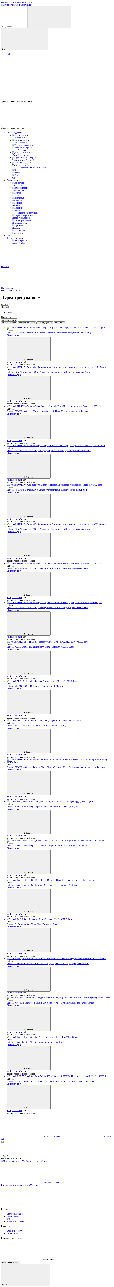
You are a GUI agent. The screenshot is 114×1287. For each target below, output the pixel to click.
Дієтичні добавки (15, 132)
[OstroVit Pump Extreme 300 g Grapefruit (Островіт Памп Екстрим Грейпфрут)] (60, 801)
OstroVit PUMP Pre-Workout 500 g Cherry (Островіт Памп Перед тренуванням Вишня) (47, 568)
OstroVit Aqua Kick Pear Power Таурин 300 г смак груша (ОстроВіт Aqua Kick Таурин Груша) (51, 1003)
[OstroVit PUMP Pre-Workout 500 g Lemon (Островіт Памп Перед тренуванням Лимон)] (60, 485)
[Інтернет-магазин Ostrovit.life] (15, 1153)
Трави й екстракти (15, 238)
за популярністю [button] (9, 323)
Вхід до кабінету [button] (14, 1231)
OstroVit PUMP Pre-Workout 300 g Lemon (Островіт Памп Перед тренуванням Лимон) (47, 411)
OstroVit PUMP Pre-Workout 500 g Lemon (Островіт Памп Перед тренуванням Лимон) (47, 490)
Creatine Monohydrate (28, 213)
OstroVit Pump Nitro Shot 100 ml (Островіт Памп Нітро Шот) (35, 1042)
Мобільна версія (51, 1182)
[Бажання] (57, 89)
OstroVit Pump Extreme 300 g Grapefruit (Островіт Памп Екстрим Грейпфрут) (43, 806)
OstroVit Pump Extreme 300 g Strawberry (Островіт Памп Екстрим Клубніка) (42, 885)
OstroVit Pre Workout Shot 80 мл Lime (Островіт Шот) (32, 924)
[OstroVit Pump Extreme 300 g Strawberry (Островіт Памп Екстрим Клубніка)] (60, 880)
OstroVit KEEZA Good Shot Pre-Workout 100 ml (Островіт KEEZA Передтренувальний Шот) (50, 1081)
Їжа (8, 235)
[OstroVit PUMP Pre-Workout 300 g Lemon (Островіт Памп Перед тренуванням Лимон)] (60, 406)
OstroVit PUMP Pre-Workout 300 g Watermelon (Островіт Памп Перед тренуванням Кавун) (49, 372)
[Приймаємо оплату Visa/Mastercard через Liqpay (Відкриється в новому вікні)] (25, 1161)
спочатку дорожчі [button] (45, 323)
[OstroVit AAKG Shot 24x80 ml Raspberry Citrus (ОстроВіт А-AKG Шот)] (60, 642)
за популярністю (9, 320)
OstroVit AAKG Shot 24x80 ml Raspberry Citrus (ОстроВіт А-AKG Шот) (40, 647)
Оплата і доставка (15, 1233)
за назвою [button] (59, 323)
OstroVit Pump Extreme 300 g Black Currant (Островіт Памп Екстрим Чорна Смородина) (48, 845)
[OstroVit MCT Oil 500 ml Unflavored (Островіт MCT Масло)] (60, 681)
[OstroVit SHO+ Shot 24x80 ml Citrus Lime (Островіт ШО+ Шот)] (60, 720)
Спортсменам (13, 180)
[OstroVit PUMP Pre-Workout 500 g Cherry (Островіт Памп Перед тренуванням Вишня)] (60, 563)
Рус (8, 54)
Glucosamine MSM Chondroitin (32, 168)
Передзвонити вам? (10, 1262)
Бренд (5, 307)
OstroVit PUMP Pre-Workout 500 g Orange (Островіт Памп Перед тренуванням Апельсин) (49, 450)
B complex (22, 150)
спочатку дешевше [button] (27, 323)
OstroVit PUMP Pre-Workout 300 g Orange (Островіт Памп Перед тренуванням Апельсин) (49, 333)
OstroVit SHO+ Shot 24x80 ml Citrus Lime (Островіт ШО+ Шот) (36, 725)
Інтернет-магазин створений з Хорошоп (20, 1185)
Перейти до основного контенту (16, 2)
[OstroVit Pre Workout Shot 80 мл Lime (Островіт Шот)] (60, 919)
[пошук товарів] (49, 17)
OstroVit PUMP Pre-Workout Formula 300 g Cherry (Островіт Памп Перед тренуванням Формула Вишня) (56, 767)
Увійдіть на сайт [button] (14, 362)
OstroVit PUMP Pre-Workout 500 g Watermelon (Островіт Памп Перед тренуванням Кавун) (49, 529)
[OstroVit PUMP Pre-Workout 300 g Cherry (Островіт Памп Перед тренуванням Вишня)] (60, 602)
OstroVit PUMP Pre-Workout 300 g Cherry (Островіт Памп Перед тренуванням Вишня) (47, 607)
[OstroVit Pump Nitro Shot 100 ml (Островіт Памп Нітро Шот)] (60, 1037)
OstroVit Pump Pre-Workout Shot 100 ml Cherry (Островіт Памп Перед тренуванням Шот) (48, 963)
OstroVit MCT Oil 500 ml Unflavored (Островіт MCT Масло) (35, 686)
